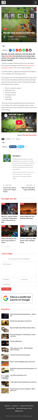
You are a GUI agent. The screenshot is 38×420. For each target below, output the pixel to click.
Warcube (18, 139)
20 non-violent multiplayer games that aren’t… (23, 361)
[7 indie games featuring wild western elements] (5, 384)
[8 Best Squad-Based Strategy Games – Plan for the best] (5, 316)
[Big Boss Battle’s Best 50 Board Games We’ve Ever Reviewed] (5, 329)
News (5, 29)
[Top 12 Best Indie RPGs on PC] (5, 377)
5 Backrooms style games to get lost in (21, 321)
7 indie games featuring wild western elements (23, 382)
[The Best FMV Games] (5, 343)
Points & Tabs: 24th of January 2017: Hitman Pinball (9, 190)
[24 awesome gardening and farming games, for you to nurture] (5, 370)
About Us (7, 406)
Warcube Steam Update (29, 135)
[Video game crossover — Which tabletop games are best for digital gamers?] (5, 350)
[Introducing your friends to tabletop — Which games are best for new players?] (5, 390)
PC (13, 139)
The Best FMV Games (16, 341)
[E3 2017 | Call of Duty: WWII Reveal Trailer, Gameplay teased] (28, 231)
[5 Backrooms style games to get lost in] (5, 322)
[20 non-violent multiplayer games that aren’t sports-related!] (5, 363)
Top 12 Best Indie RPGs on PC (18, 375)
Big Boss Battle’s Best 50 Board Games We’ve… (23, 328)
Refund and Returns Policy (24, 408)
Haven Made (8, 56)
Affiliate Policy (19, 411)
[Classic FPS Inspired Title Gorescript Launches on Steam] (9, 231)
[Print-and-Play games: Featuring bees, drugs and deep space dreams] (5, 336)
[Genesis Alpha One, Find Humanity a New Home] (28, 209)
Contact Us (15, 406)
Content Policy (10, 408)
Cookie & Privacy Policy (26, 406)
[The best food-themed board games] (5, 356)
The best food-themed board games (20, 355)
